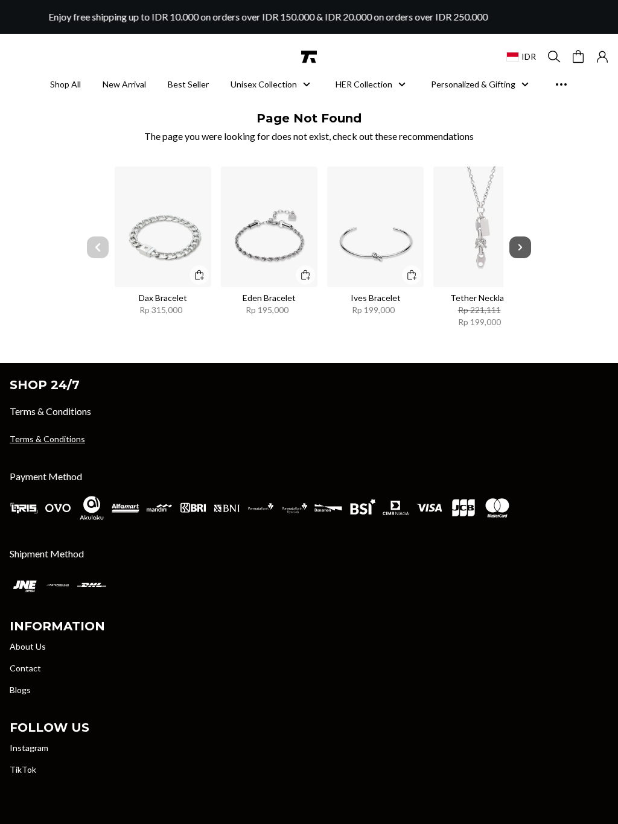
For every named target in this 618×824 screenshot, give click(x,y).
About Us (28, 646)
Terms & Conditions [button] (47, 439)
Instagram (29, 748)
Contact (25, 668)
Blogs (20, 690)
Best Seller (188, 84)
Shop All (65, 84)
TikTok (23, 769)
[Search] (554, 57)
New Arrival (124, 84)
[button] (602, 57)
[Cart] (578, 57)
